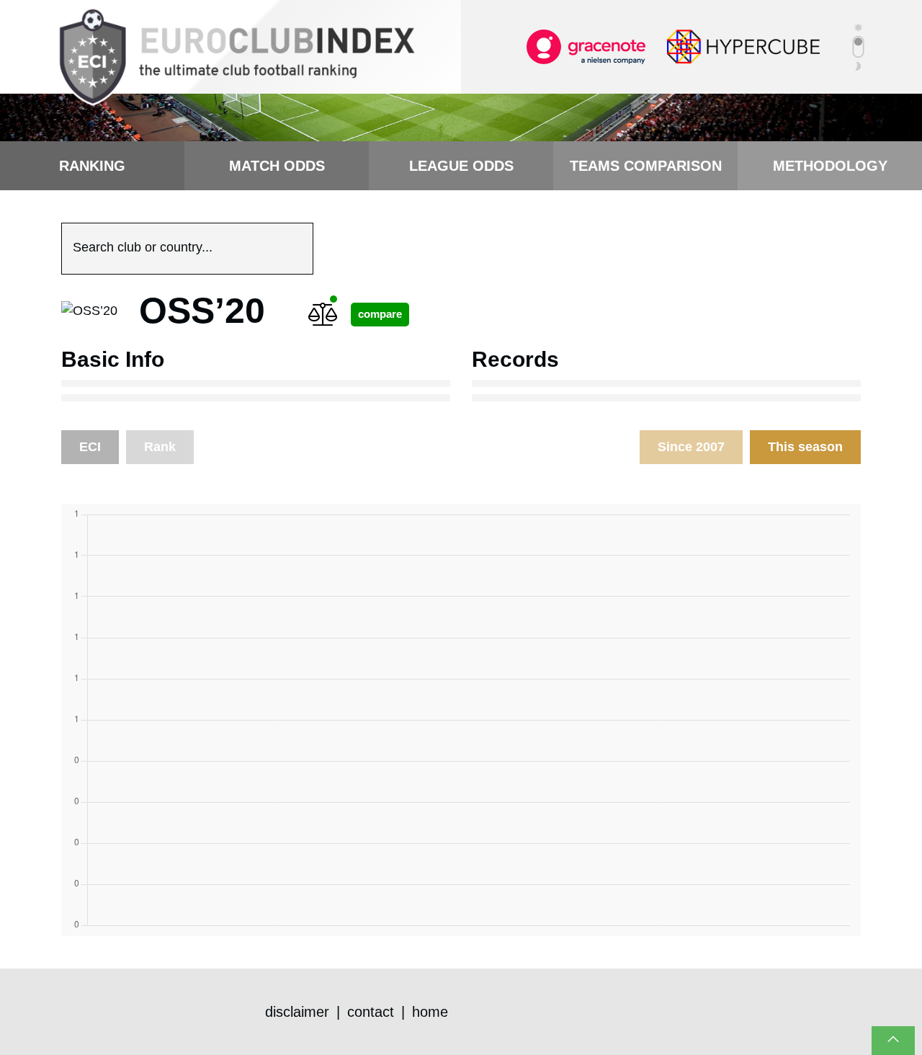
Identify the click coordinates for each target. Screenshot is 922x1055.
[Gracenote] (586, 46)
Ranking (92, 166)
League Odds (461, 166)
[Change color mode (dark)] (858, 46)
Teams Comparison (646, 166)
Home (430, 1012)
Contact (370, 1012)
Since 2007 (691, 447)
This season (805, 447)
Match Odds (277, 166)
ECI (90, 447)
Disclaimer (297, 1012)
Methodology (830, 166)
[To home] (236, 57)
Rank (160, 447)
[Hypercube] (743, 46)
